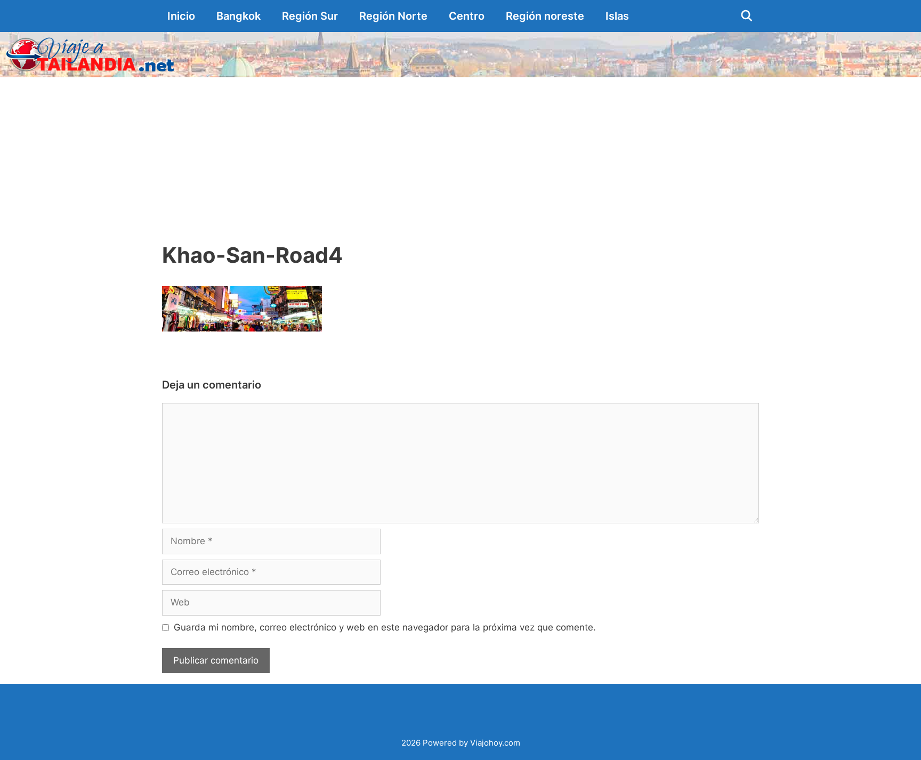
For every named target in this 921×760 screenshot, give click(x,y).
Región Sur (310, 16)
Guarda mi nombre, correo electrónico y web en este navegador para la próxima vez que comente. (385, 627)
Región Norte (393, 16)
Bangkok (238, 16)
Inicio (181, 16)
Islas (617, 16)
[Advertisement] (460, 157)
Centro (466, 16)
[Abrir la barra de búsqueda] (746, 16)
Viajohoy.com (495, 743)
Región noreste (545, 16)
